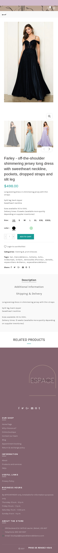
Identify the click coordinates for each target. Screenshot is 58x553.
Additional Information (29, 286)
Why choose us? (9, 428)
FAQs (4, 468)
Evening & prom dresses (26, 252)
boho (40, 257)
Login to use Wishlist (16, 246)
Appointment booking (11, 444)
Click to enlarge (49, 116)
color (6, 228)
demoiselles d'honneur (34, 260)
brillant (19, 260)
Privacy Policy (8, 481)
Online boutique (9, 432)
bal (11, 257)
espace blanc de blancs (14, 262)
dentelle (48, 260)
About (4, 460)
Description (29, 280)
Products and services (12, 464)
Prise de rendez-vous (40, 548)
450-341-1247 (20, 532)
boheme (32, 257)
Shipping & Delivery (29, 293)
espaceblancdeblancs (37, 262)
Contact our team (10, 436)
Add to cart (25, 237)
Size (6, 220)
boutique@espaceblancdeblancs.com (27, 536)
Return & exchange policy (13, 448)
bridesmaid (9, 260)
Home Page (7, 424)
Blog (4, 440)
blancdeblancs (21, 257)
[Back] (4, 14)
